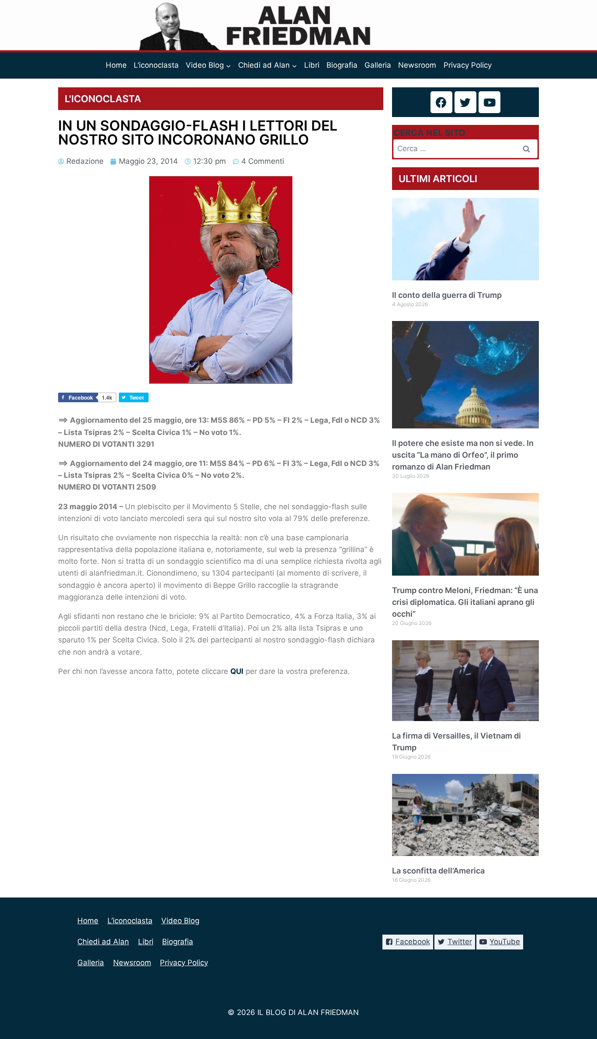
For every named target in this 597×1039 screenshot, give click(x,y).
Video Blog (180, 920)
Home (116, 65)
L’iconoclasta (156, 65)
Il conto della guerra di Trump (447, 295)
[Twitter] (465, 102)
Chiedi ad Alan (103, 941)
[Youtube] (489, 102)
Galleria (377, 65)
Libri (311, 65)
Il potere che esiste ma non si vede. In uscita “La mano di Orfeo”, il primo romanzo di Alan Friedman (463, 454)
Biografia (342, 65)
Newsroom (417, 65)
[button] (228, 65)
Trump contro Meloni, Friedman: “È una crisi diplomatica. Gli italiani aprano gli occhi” (465, 602)
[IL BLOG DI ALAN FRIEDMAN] (298, 25)
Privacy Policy (468, 65)
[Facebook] (441, 102)
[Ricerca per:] (465, 148)
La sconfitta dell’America (438, 870)
